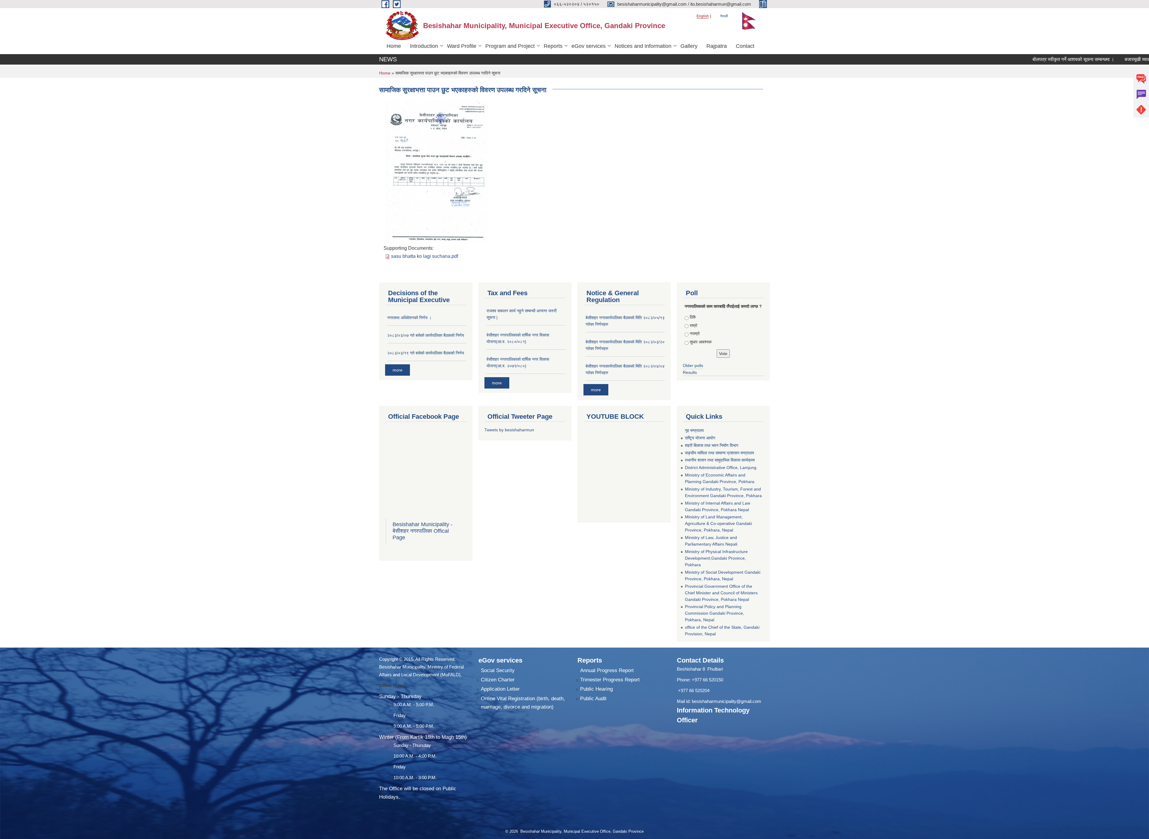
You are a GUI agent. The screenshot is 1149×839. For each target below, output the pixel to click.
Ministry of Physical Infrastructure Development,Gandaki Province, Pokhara (716, 558)
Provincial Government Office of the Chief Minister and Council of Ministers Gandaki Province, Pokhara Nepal (721, 593)
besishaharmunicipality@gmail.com (726, 701)
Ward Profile (461, 46)
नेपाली (724, 16)
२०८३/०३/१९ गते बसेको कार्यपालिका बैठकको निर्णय (425, 353)
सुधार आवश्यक (701, 341)
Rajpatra (716, 46)
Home (394, 46)
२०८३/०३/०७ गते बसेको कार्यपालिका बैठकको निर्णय (425, 335)
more (397, 370)
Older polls (693, 365)
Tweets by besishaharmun (509, 429)
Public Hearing (596, 689)
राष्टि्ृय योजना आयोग (700, 438)
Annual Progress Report (607, 670)
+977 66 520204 (693, 690)
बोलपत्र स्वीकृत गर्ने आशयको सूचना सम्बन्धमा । (1039, 59)
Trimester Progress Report (610, 680)
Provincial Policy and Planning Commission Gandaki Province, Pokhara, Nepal (714, 613)
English (703, 16)
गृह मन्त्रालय (694, 430)
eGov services (589, 46)
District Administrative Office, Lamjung (720, 467)
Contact (745, 46)
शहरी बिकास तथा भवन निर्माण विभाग (711, 445)
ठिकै (693, 317)
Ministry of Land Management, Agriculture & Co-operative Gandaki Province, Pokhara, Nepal (718, 523)
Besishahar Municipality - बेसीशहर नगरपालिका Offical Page (422, 530)
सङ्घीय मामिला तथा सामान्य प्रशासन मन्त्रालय (719, 452)
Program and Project (510, 46)
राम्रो (693, 325)
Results (690, 372)
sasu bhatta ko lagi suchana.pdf (424, 256)
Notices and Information (643, 46)
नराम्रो (695, 333)
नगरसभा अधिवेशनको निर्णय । (409, 317)
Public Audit (593, 698)
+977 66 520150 (707, 679)
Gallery (688, 46)
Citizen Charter (498, 680)
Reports (553, 46)
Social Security (498, 670)
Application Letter (500, 689)
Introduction (424, 46)
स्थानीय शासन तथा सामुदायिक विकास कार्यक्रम (720, 460)
